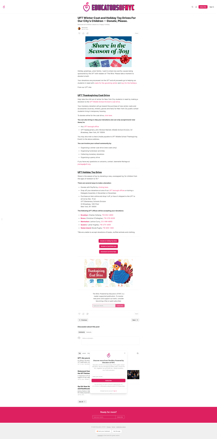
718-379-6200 (109, 218)
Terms (113, 427)
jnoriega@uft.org (84, 164)
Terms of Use (116, 384)
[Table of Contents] (2, 219)
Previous (84, 320)
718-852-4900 (107, 215)
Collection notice (121, 427)
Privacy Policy (121, 386)
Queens (84, 225)
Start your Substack (104, 431)
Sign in (212, 7)
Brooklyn (84, 215)
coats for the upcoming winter (105, 83)
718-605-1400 (108, 228)
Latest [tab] (84, 353)
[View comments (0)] (83, 33)
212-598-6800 (106, 222)
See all (81, 401)
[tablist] (85, 332)
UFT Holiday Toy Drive (90, 172)
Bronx (83, 218)
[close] (124, 353)
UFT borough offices (117, 190)
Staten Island (86, 228)
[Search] (192, 7)
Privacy (109, 427)
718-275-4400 (105, 225)
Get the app (116, 431)
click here (108, 115)
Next (134, 320)
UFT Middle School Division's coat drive (105, 102)
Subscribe (203, 7)
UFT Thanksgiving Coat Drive (94, 95)
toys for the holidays (129, 83)
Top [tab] (80, 353)
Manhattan (85, 222)
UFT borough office (91, 127)
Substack (100, 435)
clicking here (103, 187)
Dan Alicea (85, 27)
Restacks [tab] (88, 332)
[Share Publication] (196, 7)
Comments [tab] (82, 332)
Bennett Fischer (89, 379)
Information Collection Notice (108, 386)
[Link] (75, 95)
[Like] (79, 33)
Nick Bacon (88, 364)
